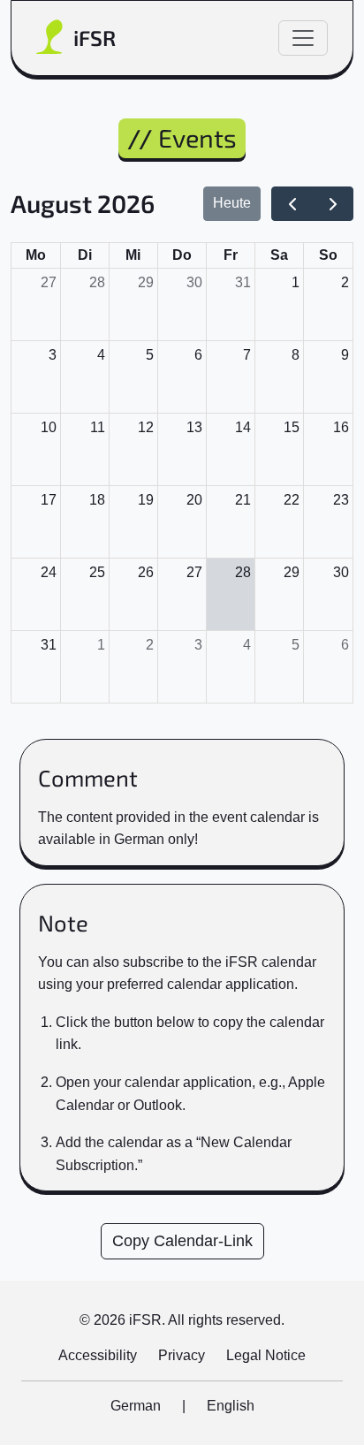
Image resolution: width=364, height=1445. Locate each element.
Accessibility (97, 1355)
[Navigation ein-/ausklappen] (303, 38)
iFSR (94, 37)
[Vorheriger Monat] (292, 204)
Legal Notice (266, 1355)
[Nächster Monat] (332, 204)
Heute (232, 202)
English (230, 1405)
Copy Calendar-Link (182, 1241)
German (135, 1405)
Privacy (181, 1355)
